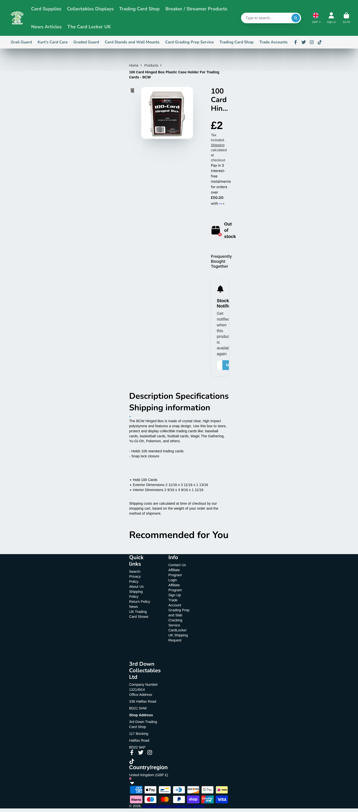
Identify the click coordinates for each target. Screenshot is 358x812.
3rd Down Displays (157, 806)
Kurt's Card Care (53, 42)
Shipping (217, 145)
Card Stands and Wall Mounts (132, 42)
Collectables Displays (90, 9)
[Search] (295, 18)
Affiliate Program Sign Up (175, 590)
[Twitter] (303, 42)
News (133, 607)
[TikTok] (319, 42)
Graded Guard (86, 42)
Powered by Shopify (188, 806)
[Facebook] (295, 42)
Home (134, 65)
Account (331, 17)
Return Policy (139, 602)
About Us (136, 587)
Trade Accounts (273, 42)
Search (134, 572)
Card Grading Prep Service (189, 42)
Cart (346, 17)
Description (152, 396)
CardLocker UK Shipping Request (178, 635)
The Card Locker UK (89, 27)
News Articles (46, 27)
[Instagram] (311, 42)
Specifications (202, 396)
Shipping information (169, 407)
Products (151, 65)
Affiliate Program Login (175, 575)
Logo (17, 18)
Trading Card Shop (139, 9)
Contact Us (177, 565)
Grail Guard (21, 42)
